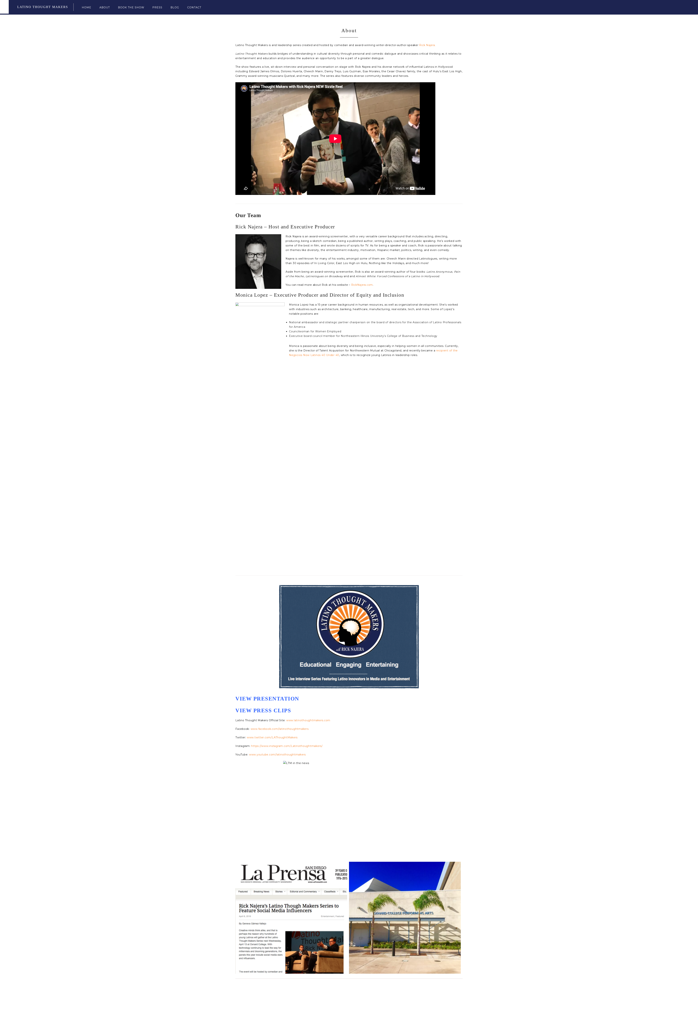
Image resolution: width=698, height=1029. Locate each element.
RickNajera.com (362, 284)
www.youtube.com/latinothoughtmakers (277, 754)
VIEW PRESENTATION (267, 699)
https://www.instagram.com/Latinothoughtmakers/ (287, 746)
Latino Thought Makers (42, 7)
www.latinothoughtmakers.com (308, 720)
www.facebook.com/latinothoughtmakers (280, 729)
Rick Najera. (427, 45)
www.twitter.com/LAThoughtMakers (272, 737)
